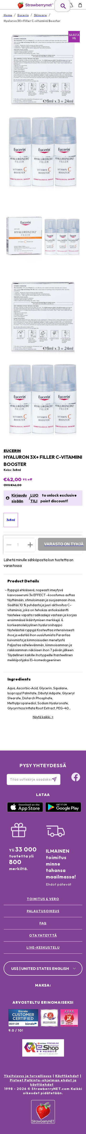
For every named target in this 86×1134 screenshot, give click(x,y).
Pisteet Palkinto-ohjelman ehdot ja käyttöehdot (43, 1082)
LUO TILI (34, 498)
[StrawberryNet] (34, 5)
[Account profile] (71, 5)
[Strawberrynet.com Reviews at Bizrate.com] (23, 1025)
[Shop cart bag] (80, 5)
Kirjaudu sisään (19, 498)
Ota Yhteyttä (43, 935)
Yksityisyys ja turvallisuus (28, 1076)
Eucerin (12, 450)
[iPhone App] (25, 811)
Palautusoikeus (43, 911)
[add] (30, 544)
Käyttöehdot (67, 1076)
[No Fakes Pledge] (69, 1023)
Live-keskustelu (43, 947)
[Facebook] (75, 778)
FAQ (43, 923)
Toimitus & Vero (43, 899)
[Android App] (63, 811)
